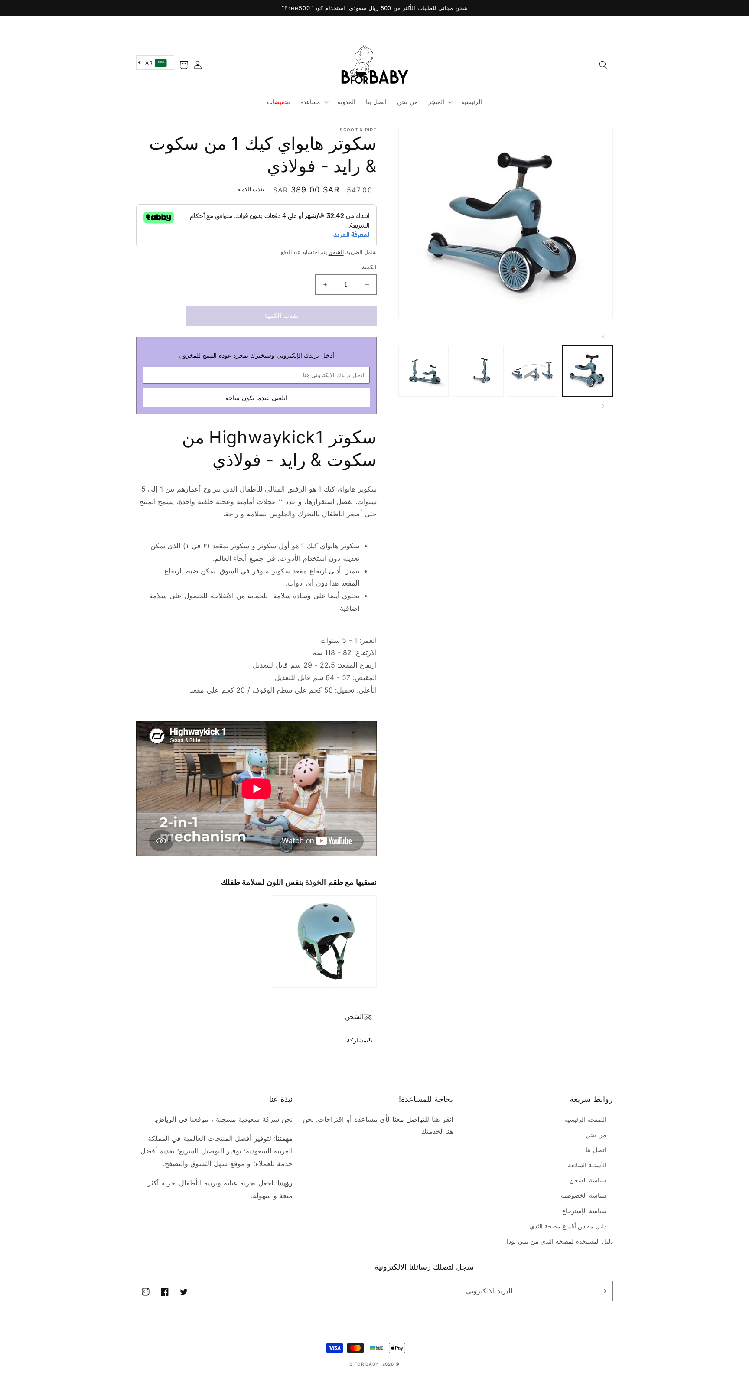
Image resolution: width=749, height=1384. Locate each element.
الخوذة (314, 881)
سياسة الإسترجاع (584, 1211)
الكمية (369, 267)
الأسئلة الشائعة (587, 1165)
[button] (603, 65)
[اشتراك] (602, 1291)
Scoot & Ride (358, 129)
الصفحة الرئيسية (585, 1119)
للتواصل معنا (411, 1119)
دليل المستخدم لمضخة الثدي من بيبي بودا (560, 1241)
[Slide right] (603, 406)
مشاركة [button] (357, 1040)
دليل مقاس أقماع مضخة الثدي (568, 1226)
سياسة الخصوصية (583, 1195)
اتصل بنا (596, 1149)
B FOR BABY (364, 1364)
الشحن (336, 252)
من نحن (596, 1134)
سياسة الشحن (588, 1180)
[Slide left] (603, 336)
